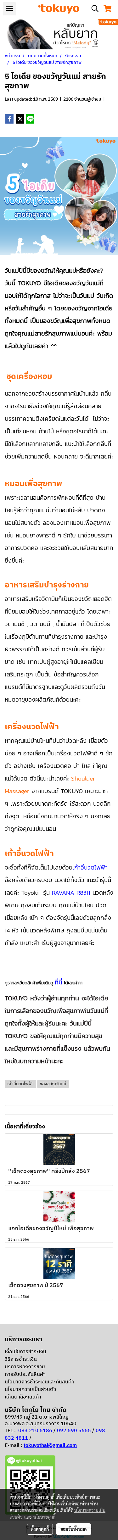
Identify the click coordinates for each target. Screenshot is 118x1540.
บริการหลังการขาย (25, 1367)
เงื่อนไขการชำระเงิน (25, 1352)
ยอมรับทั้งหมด (73, 1529)
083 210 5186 (35, 1430)
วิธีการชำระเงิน (21, 1359)
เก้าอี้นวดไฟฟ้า (90, 867)
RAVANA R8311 (71, 892)
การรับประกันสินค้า (25, 1374)
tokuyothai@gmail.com (50, 1445)
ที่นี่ (58, 982)
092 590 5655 (74, 1430)
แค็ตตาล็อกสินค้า (23, 1397)
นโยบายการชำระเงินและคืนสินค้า (39, 1382)
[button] (93, 8)
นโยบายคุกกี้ (44, 1517)
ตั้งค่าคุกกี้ (40, 1529)
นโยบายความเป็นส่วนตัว (30, 1389)
